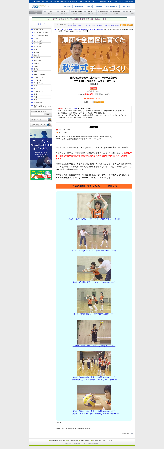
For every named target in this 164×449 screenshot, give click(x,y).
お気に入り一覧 (82, 26)
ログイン (89, 6)
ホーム (36, 13)
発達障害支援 (103, 13)
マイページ (92, 26)
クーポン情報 (72, 26)
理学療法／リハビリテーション (76, 13)
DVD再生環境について (98, 440)
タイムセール (68, 6)
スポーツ (49, 13)
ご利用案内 (98, 6)
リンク (109, 440)
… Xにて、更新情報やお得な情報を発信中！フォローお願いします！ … (79, 19)
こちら (75, 108)
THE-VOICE (128, 13)
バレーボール (70, 29)
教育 (63, 13)
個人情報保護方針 (72, 440)
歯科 (90, 13)
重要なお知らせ (84, 440)
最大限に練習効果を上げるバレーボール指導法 (89, 29)
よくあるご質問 (125, 6)
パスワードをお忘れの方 (111, 26)
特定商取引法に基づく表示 (57, 440)
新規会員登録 (79, 6)
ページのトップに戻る (82, 434)
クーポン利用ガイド (111, 6)
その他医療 (115, 13)
